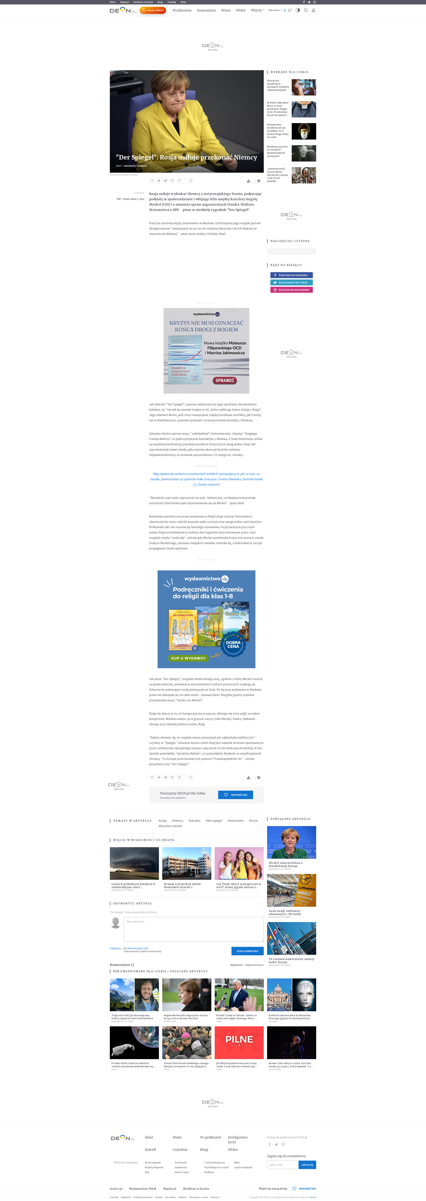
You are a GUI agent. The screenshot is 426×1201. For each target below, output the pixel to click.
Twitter (309, 2)
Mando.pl (169, 1188)
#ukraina (194, 821)
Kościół (273, 1021)
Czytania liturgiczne (214, 1162)
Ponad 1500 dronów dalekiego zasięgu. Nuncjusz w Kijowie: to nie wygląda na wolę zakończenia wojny (186, 1066)
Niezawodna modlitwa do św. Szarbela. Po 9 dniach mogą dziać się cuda (278, 131)
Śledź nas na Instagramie (294, 289)
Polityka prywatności (143, 1197)
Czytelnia (180, 1150)
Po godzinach (210, 1137)
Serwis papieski (153, 1162)
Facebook (304, 2)
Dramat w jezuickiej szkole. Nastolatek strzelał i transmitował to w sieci (183, 887)
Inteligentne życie (238, 1139)
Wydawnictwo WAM (142, 1188)
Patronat (215, 1197)
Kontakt (158, 1197)
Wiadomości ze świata (135, 166)
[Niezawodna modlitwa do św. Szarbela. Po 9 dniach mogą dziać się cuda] (304, 131)
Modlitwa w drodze (143, 2)
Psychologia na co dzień (216, 1167)
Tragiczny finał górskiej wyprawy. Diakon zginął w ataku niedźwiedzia (132, 1017)
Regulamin (126, 1197)
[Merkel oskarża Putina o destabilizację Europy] (291, 842)
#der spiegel (214, 821)
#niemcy (177, 821)
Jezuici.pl (116, 1188)
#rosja (163, 821)
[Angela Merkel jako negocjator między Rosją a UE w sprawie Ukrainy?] (186, 994)
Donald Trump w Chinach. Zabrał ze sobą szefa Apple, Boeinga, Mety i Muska (236, 1018)
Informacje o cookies (198, 1197)
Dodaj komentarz (247, 951)
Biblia (113, 2)
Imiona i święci (182, 1172)
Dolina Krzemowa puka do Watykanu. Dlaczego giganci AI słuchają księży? (290, 1017)
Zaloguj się (115, 948)
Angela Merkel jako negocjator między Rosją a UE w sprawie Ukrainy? (186, 1017)
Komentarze (206, 10)
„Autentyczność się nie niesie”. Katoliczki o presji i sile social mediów (277, 175)
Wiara (225, 10)
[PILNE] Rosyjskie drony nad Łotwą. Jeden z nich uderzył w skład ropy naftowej (236, 1066)
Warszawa (274, 10)
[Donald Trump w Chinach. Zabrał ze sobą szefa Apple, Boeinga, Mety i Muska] (239, 994)
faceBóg (172, 2)
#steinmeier (236, 821)
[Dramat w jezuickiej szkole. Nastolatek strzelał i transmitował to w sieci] (186, 863)
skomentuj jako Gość (137, 948)
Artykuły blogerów (154, 1167)
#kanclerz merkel (170, 826)
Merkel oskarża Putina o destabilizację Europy (286, 864)
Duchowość (181, 1162)
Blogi (160, 2)
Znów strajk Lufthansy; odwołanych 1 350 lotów (285, 912)
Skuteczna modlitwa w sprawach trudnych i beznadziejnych (278, 85)
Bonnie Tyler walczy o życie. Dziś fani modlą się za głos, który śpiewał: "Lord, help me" (292, 1066)
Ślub (147, 1172)
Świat (118, 166)
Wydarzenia (182, 10)
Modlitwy (209, 1172)
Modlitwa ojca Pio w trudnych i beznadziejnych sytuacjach (277, 151)
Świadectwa (181, 1167)
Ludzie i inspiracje (243, 1167)
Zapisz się (307, 1164)
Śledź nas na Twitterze (293, 282)
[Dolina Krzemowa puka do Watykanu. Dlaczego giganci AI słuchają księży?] (291, 994)
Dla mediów (170, 1197)
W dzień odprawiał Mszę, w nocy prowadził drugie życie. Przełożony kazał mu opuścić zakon (277, 110)
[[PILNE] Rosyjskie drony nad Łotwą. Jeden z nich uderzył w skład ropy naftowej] (239, 1042)
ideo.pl (313, 1197)
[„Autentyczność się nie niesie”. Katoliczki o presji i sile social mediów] (304, 175)
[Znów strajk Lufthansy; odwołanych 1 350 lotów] (291, 890)
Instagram (314, 2)
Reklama (183, 1197)
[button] (297, 10)
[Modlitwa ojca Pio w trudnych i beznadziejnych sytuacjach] (304, 153)
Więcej (256, 10)
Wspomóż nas (239, 794)
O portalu (114, 1197)
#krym (253, 821)
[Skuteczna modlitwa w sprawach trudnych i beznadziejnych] (304, 87)
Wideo (241, 10)
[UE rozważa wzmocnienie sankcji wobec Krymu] (291, 938)
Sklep (183, 2)
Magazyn (124, 2)
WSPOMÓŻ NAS (307, 1188)
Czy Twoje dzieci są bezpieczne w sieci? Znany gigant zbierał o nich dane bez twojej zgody (238, 887)
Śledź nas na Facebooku (293, 275)
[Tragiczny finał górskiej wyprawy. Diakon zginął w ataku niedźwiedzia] (134, 994)
